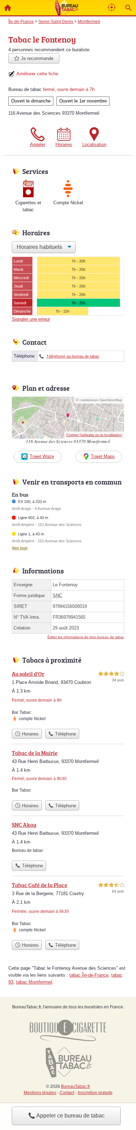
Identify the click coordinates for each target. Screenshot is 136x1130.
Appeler (37, 144)
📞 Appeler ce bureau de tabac (66, 1115)
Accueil (7, 7)
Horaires (63, 144)
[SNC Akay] (68, 838)
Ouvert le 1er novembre (83, 101)
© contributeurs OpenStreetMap (99, 400)
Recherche (128, 7)
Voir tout (20, 548)
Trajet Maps (103, 456)
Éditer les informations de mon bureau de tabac (85, 637)
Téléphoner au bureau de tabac (72, 356)
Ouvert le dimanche (31, 101)
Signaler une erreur (31, 319)
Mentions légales (40, 1092)
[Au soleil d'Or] (68, 697)
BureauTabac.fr (75, 1086)
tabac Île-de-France (88, 975)
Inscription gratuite (95, 1092)
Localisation (94, 144)
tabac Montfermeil (34, 982)
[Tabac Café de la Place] (68, 908)
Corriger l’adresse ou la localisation (94, 435)
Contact (67, 1092)
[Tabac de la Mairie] (68, 772)
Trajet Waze (42, 456)
